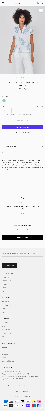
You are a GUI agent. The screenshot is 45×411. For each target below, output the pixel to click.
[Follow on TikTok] (25, 385)
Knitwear (5, 284)
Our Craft (5, 323)
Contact (4, 347)
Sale (3, 291)
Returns (4, 357)
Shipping (5, 354)
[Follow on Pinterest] (19, 385)
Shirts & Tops (6, 281)
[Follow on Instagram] (14, 385)
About (4, 337)
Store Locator (6, 333)
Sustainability (6, 330)
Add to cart (22, 121)
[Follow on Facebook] (3, 385)
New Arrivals (6, 277)
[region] (22, 203)
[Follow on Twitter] (9, 385)
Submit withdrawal (8, 361)
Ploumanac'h (7, 367)
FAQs (3, 351)
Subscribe (9, 265)
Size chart (39, 106)
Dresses (4, 288)
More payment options (22, 132)
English (26, 392)
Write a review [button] (22, 237)
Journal (4, 326)
